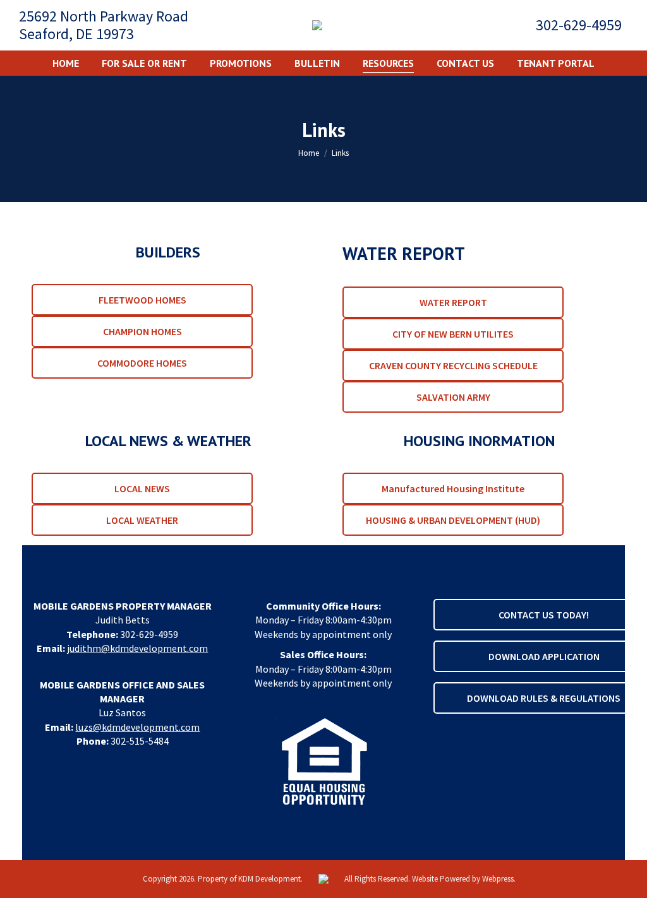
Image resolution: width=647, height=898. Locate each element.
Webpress (498, 878)
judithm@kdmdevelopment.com (137, 648)
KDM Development (269, 878)
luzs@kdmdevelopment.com (137, 727)
